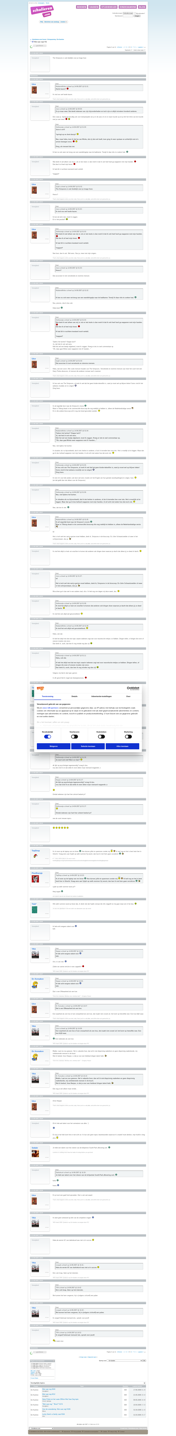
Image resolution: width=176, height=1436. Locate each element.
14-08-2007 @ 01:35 (79, 757)
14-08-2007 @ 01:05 (79, 465)
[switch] (74, 737)
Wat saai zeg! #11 (40, 42)
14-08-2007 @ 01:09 (81, 626)
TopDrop (36, 851)
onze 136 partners (51, 708)
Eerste (119, 47)
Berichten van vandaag (52, 21)
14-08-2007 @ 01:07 (75, 576)
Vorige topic (83, 1357)
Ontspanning (51, 39)
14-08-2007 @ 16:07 (80, 1006)
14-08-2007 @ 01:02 (75, 186)
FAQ (41, 21)
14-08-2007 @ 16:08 (75, 1028)
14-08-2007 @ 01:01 (81, 86)
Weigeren (54, 746)
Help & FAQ (113, 1431)
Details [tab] (74, 696)
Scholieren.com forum (39, 39)
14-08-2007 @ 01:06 (79, 492)
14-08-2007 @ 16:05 (76, 951)
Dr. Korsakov (38, 979)
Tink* (34, 904)
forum (47, 3)
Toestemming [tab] (47, 696)
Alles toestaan (122, 746)
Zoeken (63, 21)
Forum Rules (34, 1378)
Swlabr (35, 1148)
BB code (33, 1371)
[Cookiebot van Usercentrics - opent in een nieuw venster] (128, 688)
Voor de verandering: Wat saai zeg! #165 (56, 1409)
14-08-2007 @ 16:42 (74, 1287)
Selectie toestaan (88, 746)
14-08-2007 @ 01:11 (79, 655)
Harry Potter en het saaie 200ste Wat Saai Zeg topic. (60, 1399)
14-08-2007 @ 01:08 (79, 603)
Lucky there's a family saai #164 (53, 1414)
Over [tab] (128, 696)
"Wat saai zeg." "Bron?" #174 (52, 1404)
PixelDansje (37, 873)
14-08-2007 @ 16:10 (80, 1076)
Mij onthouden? (140, 13)
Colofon (104, 1431)
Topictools (128, 50)
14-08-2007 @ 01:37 (76, 780)
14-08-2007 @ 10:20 (77, 875)
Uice (34, 84)
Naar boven (143, 1428)
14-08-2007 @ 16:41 (76, 1265)
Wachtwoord (118, 16)
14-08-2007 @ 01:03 (79, 231)
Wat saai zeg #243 (48, 1389)
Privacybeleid (77, 1431)
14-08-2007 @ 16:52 (74, 1332)
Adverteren (67, 1431)
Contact (122, 1431)
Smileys (33, 1372)
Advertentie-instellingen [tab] (101, 696)
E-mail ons (124, 1428)
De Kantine (60, 39)
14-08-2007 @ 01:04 (81, 431)
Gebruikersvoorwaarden (91, 1431)
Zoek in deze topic (139, 50)
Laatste (140, 47)
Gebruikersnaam (117, 13)
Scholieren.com (133, 1428)
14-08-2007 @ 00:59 (75, 109)
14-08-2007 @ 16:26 (78, 1172)
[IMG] (32, 1373)
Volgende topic (92, 1357)
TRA (34, 949)
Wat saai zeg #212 (48, 1394)
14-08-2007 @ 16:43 (76, 1310)
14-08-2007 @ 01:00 (79, 127)
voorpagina (41, 3)
